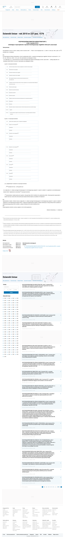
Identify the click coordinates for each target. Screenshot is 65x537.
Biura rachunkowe (45, 508)
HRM (13, 515)
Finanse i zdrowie (35, 515)
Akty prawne (25, 520)
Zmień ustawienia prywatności (22, 534)
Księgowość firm (6, 508)
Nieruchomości (47, 9)
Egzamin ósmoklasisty (16, 529)
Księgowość (8, 9)
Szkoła (14, 523)
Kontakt (44, 534)
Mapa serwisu (55, 534)
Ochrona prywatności (11, 534)
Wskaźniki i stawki (45, 520)
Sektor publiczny (24, 9)
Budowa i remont (55, 513)
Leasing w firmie (35, 514)
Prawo (30, 9)
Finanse (53, 512)
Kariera (37, 534)
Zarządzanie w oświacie (16, 526)
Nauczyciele (15, 524)
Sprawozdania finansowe (46, 514)
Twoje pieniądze (36, 9)
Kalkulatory (34, 520)
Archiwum (53, 523)
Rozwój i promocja (6, 525)
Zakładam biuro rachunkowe (47, 509)
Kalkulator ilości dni (35, 523)
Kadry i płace (5, 526)
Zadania (4, 524)
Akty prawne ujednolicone (27, 526)
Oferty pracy (54, 529)
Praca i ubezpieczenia (36, 512)
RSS (41, 534)
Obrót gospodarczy (6, 512)
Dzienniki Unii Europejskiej (38, 37)
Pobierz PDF (5, 250)
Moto (42, 9)
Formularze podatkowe (56, 526)
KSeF (58, 9)
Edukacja (53, 9)
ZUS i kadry (5, 513)
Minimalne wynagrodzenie (46, 523)
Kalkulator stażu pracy (36, 526)
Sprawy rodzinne (25, 509)
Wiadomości (54, 509)
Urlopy (14, 513)
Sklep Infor (24, 515)
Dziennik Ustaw (10, 29)
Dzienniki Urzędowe (27, 37)
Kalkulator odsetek (35, 525)
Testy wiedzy (15, 530)
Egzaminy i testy (15, 525)
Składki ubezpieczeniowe (46, 524)
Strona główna (5, 29)
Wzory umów (54, 525)
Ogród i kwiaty (54, 514)
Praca (23, 514)
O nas (4, 534)
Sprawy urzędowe (25, 513)
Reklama (49, 534)
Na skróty (54, 520)
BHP (13, 514)
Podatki (4, 509)
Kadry (13, 9)
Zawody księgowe (6, 514)
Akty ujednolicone (6, 37)
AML (43, 515)
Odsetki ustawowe (45, 526)
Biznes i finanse (35, 509)
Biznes (17, 9)
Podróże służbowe (45, 525)
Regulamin (32, 534)
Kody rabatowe (54, 524)
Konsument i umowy (26, 512)
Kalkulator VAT (34, 524)
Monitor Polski (20, 37)
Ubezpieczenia (15, 512)
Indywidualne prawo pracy (17, 509)
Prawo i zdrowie (25, 517)
